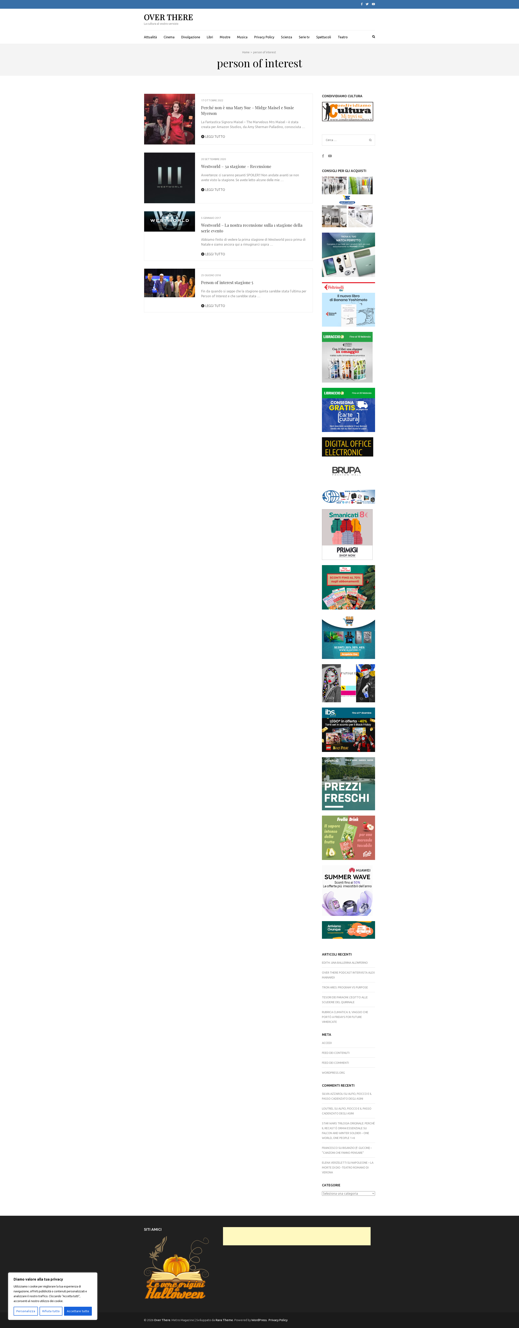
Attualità (150, 37)
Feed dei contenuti (336, 1052)
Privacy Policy (264, 37)
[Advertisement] (297, 1236)
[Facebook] (362, 4)
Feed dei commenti (335, 1062)
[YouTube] (373, 4)
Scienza (286, 37)
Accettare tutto (78, 1311)
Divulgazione (190, 37)
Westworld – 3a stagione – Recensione (236, 166)
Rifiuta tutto (51, 1311)
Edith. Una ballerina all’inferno (345, 962)
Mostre (225, 37)
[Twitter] (367, 4)
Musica (242, 37)
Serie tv (304, 37)
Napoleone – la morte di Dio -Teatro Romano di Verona (347, 1167)
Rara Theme (224, 1320)
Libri (210, 37)
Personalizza (25, 1311)
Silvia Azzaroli (332, 1093)
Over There (168, 17)
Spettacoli (323, 37)
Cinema (169, 37)
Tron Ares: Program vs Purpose (345, 987)
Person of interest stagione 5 (227, 282)
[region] (52, 1296)
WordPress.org (333, 1072)
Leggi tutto (214, 136)
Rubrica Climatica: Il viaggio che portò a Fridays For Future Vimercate (345, 1016)
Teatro (343, 37)
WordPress (259, 1320)
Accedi (327, 1043)
